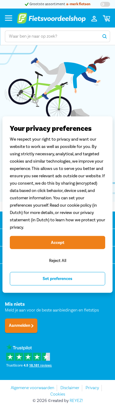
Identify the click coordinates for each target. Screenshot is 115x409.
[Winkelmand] (106, 18)
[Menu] (8, 18)
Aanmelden (20, 325)
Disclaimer (69, 388)
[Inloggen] (94, 18)
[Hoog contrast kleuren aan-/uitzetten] (105, 4)
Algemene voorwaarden (32, 388)
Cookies (57, 394)
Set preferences (57, 279)
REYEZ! (76, 400)
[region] (57, 204)
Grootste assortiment (59, 4)
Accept (57, 242)
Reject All (57, 260)
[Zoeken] (104, 36)
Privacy (92, 388)
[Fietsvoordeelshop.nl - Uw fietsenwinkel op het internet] (51, 18)
